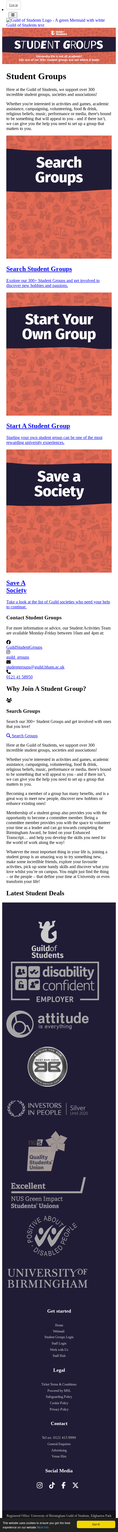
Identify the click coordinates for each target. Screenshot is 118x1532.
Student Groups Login (59, 1337)
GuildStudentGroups (24, 647)
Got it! (96, 1524)
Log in (13, 5)
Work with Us (59, 1350)
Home (59, 1325)
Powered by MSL (59, 1391)
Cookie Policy (59, 1403)
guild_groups (17, 657)
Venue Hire (59, 1456)
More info (43, 1527)
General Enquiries (59, 1444)
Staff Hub (59, 1356)
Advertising (59, 1450)
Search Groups (24, 735)
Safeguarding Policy (59, 1397)
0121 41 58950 (19, 677)
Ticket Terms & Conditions (59, 1384)
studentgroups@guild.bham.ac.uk (35, 667)
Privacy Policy (59, 1409)
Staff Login (59, 1343)
